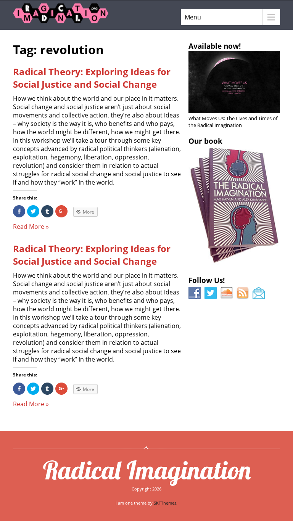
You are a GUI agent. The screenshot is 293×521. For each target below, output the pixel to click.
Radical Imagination (147, 470)
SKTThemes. (165, 503)
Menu (193, 17)
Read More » (31, 226)
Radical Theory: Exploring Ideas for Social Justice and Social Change (92, 77)
